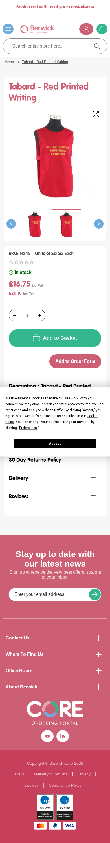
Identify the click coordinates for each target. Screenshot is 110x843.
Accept (55, 444)
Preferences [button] (28, 428)
